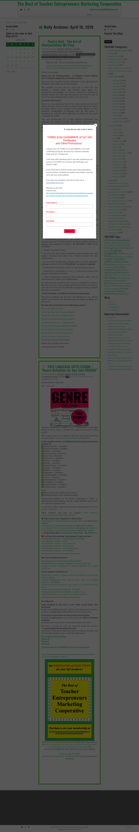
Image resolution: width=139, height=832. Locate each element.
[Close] (95, 125)
